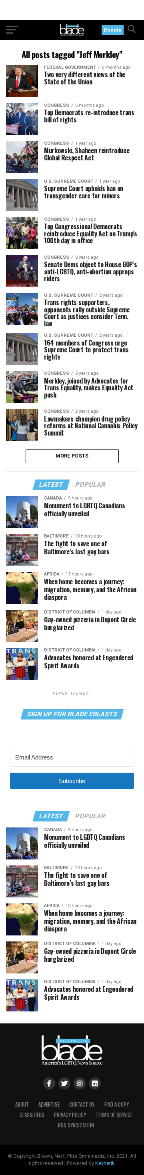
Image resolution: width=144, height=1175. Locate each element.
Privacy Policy (70, 1115)
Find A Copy (116, 1104)
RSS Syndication (76, 1125)
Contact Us (82, 1104)
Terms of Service (114, 1115)
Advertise (49, 1104)
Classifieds (32, 1115)
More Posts (72, 456)
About (22, 1104)
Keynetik (104, 1163)
